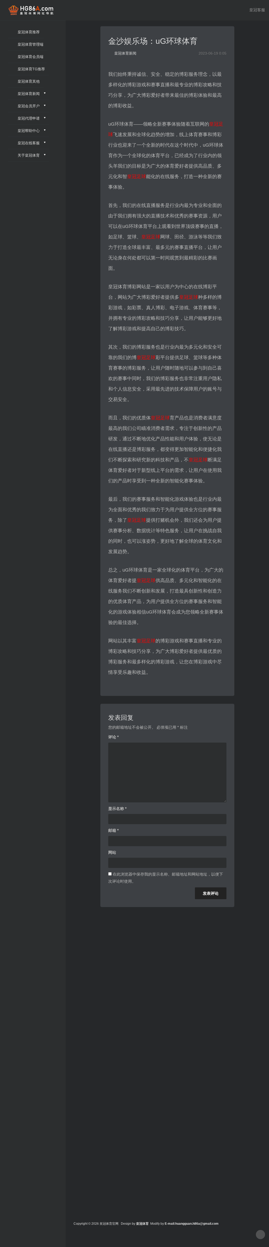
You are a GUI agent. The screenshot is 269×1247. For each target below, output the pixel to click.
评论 (113, 737)
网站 (112, 852)
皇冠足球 (136, 176)
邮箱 (113, 830)
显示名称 (117, 808)
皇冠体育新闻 (125, 53)
